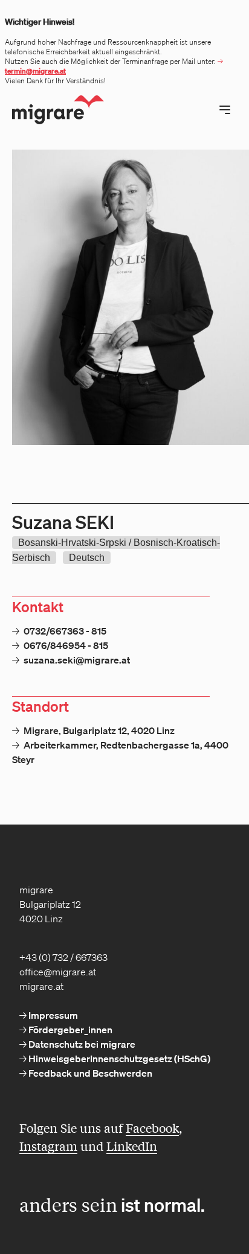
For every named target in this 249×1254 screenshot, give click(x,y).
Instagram (48, 1146)
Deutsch (87, 558)
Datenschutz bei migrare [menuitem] (81, 1044)
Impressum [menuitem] (52, 1015)
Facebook (152, 1127)
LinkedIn (131, 1146)
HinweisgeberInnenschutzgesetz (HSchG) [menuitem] (118, 1059)
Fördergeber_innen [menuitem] (69, 1030)
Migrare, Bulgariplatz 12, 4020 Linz (99, 730)
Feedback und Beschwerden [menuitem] (89, 1073)
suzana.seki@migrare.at (77, 660)
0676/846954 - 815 (66, 645)
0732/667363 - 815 (65, 631)
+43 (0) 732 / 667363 (63, 957)
